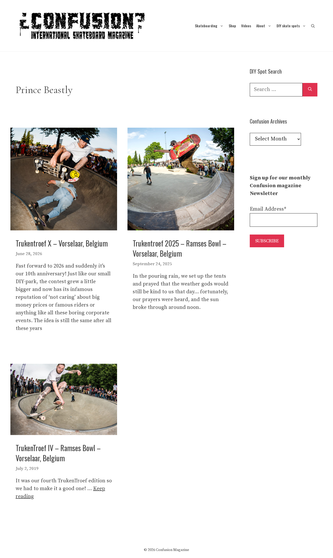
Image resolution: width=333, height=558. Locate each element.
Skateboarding (206, 25)
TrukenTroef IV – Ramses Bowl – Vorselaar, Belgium (58, 453)
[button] (313, 25)
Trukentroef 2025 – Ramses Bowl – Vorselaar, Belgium (179, 248)
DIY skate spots (288, 25)
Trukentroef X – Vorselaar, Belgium (62, 243)
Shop (232, 25)
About (260, 25)
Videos (246, 25)
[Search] (310, 89)
